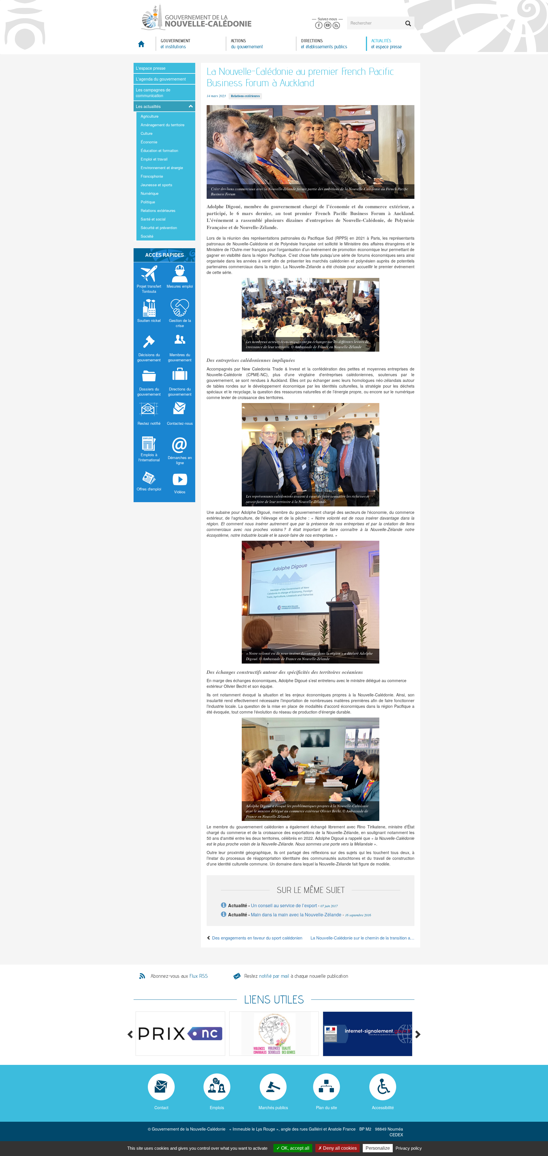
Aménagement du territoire (162, 124)
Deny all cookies (339, 1148)
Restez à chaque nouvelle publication (296, 976)
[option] (180, 1033)
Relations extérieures (158, 210)
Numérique (149, 193)
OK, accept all (294, 1148)
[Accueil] (195, 17)
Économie (149, 142)
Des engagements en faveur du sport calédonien (256, 938)
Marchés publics (273, 1107)
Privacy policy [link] (409, 1148)
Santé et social (153, 219)
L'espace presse (151, 68)
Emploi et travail (154, 159)
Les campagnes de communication (153, 92)
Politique (148, 202)
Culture (146, 133)
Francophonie (152, 176)
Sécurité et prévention (159, 227)
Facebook (319, 25)
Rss (336, 25)
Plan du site (326, 1107)
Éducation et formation (159, 150)
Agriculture (149, 116)
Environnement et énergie (162, 167)
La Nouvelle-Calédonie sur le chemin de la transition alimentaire (362, 938)
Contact (161, 1107)
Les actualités (148, 106)
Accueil (144, 45)
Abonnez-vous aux (179, 976)
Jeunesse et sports (156, 184)
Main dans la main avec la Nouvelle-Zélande (296, 914)
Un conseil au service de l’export (284, 905)
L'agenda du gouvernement (161, 79)
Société (147, 236)
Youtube (327, 25)
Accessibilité (383, 1107)
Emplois (217, 1107)
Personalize (378, 1148)
